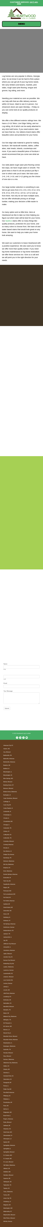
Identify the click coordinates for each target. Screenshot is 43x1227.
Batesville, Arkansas (8, 758)
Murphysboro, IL (7, 1043)
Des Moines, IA (7, 851)
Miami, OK (6, 1013)
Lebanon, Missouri (8, 976)
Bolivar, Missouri (7, 781)
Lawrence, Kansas (8, 970)
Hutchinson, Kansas (8, 927)
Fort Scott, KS (7, 897)
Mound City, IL (7, 1033)
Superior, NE (6, 1178)
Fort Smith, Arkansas (8, 900)
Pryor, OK (5, 1105)
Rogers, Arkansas (8, 1119)
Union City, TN (7, 1198)
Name (5, 664)
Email (5, 683)
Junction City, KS (7, 957)
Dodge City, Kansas (8, 854)
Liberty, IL (6, 986)
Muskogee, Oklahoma (9, 1046)
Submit (7, 708)
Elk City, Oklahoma (8, 864)
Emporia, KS (6, 867)
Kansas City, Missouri (9, 960)
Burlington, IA (7, 795)
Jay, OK (5, 940)
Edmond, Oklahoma (8, 861)
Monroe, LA (6, 1029)
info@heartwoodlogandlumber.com (19, 617)
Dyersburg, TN (7, 857)
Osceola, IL (6, 1072)
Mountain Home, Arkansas (10, 1039)
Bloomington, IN (7, 775)
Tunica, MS (6, 1195)
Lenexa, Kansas (7, 983)
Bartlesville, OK (7, 755)
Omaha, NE (6, 1069)
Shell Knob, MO (7, 1132)
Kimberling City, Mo (8, 963)
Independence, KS (8, 930)
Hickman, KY (6, 920)
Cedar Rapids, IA (8, 808)
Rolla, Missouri (7, 1122)
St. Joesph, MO (7, 1158)
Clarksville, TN (7, 828)
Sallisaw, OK (6, 1125)
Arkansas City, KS (8, 745)
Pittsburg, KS (6, 1095)
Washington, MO (7, 1208)
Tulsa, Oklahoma (8, 1191)
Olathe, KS (6, 1066)
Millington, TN (7, 1019)
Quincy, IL (6, 1109)
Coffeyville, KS (7, 834)
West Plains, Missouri (9, 1218)
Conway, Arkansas (8, 844)
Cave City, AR (7, 805)
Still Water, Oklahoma (9, 1165)
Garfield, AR (6, 904)
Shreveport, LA (7, 1138)
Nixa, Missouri (7, 1056)
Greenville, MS (7, 910)
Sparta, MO (6, 1142)
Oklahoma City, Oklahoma (10, 1062)
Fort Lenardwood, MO (9, 894)
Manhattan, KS (7, 1003)
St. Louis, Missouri (8, 1162)
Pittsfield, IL (6, 1099)
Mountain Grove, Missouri (10, 1036)
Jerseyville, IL (7, 947)
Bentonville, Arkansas (9, 762)
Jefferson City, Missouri (9, 943)
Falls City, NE (7, 881)
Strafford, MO (6, 1172)
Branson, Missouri (8, 788)
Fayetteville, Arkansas (9, 884)
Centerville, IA (7, 811)
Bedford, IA (6, 768)
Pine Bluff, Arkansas (8, 1092)
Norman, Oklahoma (8, 1059)
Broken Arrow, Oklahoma (10, 791)
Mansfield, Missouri (8, 1006)
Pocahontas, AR (7, 1102)
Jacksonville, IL (7, 937)
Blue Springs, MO (8, 778)
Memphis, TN (7, 1010)
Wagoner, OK (7, 1205)
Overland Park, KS (8, 1076)
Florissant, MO (7, 891)
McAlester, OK (7, 1000)
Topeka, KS (6, 1188)
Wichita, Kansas (7, 1221)
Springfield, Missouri (8, 1152)
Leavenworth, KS (8, 973)
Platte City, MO (7, 1089)
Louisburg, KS (7, 996)
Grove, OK (6, 914)
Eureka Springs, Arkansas (10, 874)
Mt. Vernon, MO (7, 1026)
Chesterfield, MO (7, 821)
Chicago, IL (6, 824)
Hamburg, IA (6, 917)
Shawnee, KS (7, 1129)
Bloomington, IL (7, 772)
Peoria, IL (6, 1086)
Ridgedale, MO (7, 1112)
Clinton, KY (6, 831)
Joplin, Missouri (7, 953)
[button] (21, 380)
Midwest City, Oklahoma (9, 1016)
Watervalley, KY (7, 1211)
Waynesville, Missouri (9, 1214)
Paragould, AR (7, 1082)
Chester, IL (6, 818)
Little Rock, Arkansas (9, 993)
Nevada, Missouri (8, 1053)
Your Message (8, 691)
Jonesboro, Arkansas (9, 950)
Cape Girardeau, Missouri (10, 798)
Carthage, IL (6, 801)
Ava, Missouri (7, 752)
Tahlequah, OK (7, 1181)
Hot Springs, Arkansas (9, 924)
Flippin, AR (6, 887)
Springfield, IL (7, 1148)
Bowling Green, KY (8, 785)
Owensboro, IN (7, 1079)
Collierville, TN (7, 838)
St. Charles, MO (7, 1155)
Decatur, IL (6, 848)
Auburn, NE (6, 748)
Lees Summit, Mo (8, 980)
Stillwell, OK (6, 1168)
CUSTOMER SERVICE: (24, 3)
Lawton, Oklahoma (8, 967)
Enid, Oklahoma (7, 871)
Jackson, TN (6, 934)
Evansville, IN (7, 877)
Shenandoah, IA (7, 1135)
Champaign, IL (7, 815)
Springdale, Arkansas (9, 1145)
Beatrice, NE (6, 765)
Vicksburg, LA (7, 1201)
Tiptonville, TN (7, 1185)
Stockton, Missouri (8, 1175)
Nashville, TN (7, 1049)
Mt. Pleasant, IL (7, 1023)
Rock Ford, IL (7, 1115)
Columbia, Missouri (8, 841)
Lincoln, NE (6, 990)
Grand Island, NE (8, 907)
